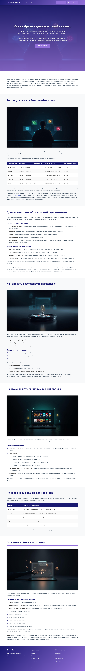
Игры (41, 2)
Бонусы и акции (35, 655)
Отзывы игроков (60, 655)
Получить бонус (72, 2)
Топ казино (22, 2)
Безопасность (34, 2)
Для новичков (59, 653)
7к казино (17, 195)
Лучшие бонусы (59, 661)
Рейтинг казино (59, 658)
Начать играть (60, 2)
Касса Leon (46, 2)
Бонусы (28, 2)
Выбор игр (34, 661)
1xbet (66, 267)
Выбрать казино (42, 45)
